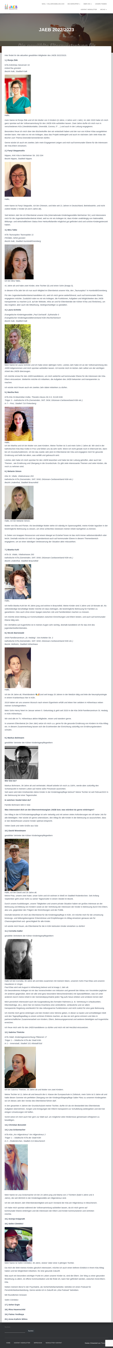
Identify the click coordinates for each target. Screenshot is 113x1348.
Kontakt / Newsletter (89, 9)
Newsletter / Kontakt (54, 1343)
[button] (79, 4)
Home (8, 1343)
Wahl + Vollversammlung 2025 (53, 4)
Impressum (38, 1343)
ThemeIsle (104, 1343)
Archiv (103, 9)
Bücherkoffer (73, 4)
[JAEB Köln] (11, 6)
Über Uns (87, 4)
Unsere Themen (101, 4)
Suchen (7, 1327)
